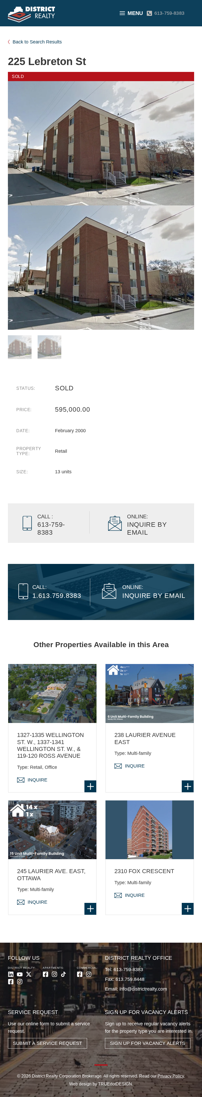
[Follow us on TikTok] (63, 974)
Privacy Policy (171, 1076)
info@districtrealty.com (143, 989)
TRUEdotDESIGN (115, 1084)
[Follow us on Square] (11, 982)
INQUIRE (37, 780)
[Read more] (90, 786)
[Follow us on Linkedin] (11, 974)
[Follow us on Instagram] (20, 982)
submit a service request (47, 1043)
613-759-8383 (169, 13)
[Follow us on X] (29, 974)
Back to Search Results (37, 42)
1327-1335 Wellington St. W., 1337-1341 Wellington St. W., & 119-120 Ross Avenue (50, 745)
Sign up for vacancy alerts (147, 1043)
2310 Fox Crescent (144, 871)
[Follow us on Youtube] (20, 974)
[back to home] (31, 14)
